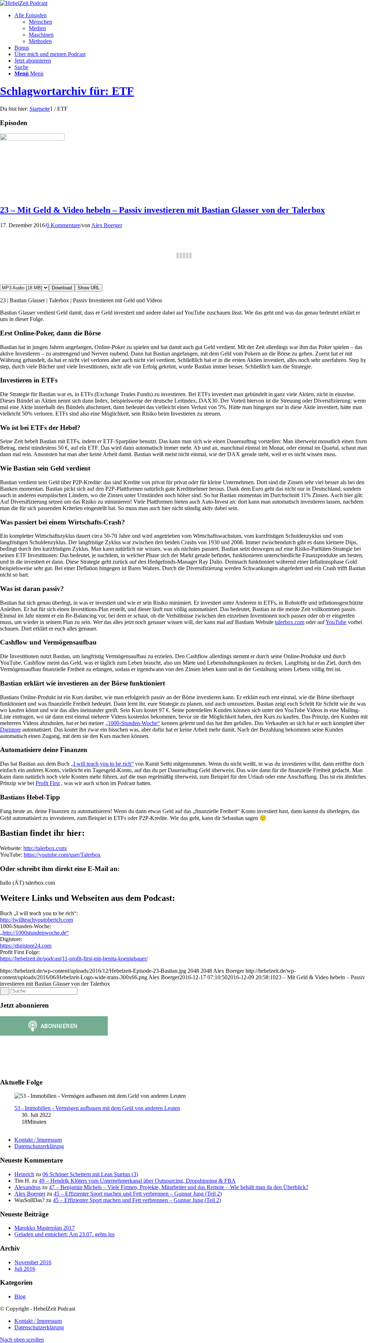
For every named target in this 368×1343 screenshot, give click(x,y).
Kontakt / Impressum (38, 1140)
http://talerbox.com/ (45, 848)
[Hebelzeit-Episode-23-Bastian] (32, 139)
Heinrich (24, 1174)
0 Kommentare (63, 225)
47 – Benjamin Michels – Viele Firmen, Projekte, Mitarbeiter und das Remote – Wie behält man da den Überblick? (178, 1187)
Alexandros (27, 1187)
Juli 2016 (24, 1269)
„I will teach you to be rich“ (102, 764)
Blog (20, 1296)
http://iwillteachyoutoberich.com (36, 920)
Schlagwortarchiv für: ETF (67, 90)
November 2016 (32, 1262)
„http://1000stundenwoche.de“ (34, 933)
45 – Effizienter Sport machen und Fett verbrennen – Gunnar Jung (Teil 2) (138, 1194)
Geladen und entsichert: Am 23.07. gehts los (64, 1234)
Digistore (10, 729)
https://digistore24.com (25, 946)
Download (62, 287)
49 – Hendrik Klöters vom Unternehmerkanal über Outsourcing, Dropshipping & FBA (137, 1181)
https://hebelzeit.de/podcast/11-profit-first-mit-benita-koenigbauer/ (74, 958)
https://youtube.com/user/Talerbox (62, 855)
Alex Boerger (106, 225)
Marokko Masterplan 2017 (44, 1228)
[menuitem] (191, 28)
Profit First (48, 783)
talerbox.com (289, 622)
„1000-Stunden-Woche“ (132, 723)
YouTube (336, 622)
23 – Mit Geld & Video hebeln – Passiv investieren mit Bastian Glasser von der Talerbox (162, 210)
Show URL (89, 287)
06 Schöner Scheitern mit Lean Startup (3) (90, 1174)
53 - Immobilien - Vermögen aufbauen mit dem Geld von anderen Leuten (97, 1108)
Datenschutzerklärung (39, 1146)
